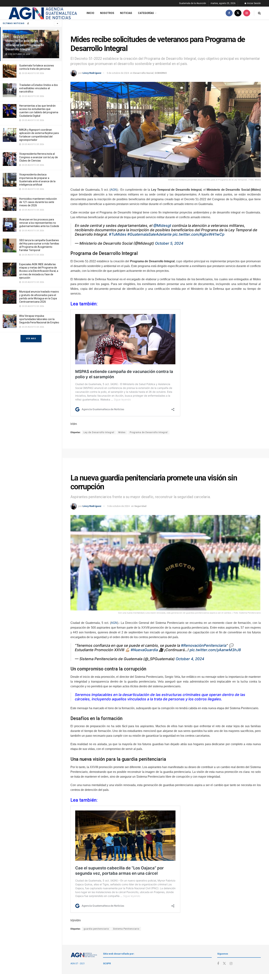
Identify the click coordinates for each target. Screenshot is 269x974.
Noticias (126, 13)
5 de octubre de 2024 (118, 73)
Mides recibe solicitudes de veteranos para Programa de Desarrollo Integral (24, 45)
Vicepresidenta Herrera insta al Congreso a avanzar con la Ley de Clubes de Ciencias (38, 157)
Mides (122, 432)
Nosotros (107, 13)
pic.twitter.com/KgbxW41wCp (198, 234)
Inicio (90, 13)
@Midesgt (162, 225)
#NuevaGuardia (144, 650)
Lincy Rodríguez (92, 73)
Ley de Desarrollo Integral (99, 432)
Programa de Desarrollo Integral (149, 432)
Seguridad (140, 506)
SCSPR (107, 963)
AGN (113, 189)
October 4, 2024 (190, 659)
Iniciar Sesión (253, 3)
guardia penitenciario (96, 929)
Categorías (146, 13)
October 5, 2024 (169, 243)
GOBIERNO (161, 73)
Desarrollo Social (143, 73)
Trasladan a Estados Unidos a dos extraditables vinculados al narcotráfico (38, 88)
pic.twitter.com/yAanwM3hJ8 (215, 650)
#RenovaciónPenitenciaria (203, 645)
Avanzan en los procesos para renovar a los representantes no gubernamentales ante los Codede (39, 223)
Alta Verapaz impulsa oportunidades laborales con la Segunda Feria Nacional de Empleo (39, 319)
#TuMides (117, 234)
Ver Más (31, 338)
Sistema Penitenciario (126, 929)
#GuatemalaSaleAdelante (149, 234)
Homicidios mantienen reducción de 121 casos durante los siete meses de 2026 (38, 202)
